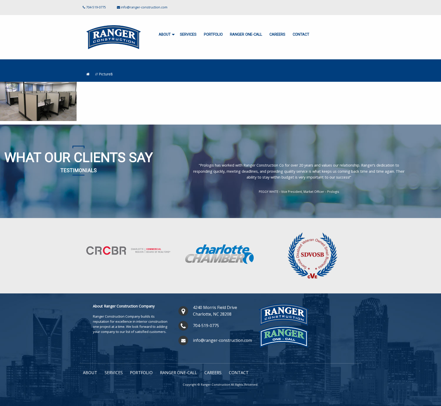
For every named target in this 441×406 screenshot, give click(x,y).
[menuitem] (165, 34)
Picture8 (106, 74)
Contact (301, 34)
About (165, 34)
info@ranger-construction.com (144, 7)
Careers (277, 34)
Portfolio (213, 34)
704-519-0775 (206, 325)
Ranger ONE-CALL (246, 34)
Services (188, 34)
